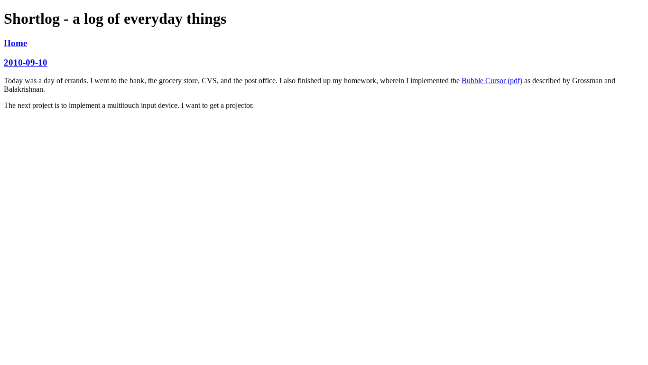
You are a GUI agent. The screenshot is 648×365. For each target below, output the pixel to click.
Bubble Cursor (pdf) (492, 81)
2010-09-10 (25, 62)
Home (15, 43)
